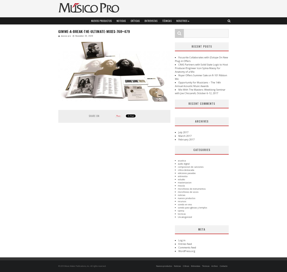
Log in (181, 240)
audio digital (184, 163)
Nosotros (181, 21)
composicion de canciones (191, 166)
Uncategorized (185, 217)
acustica (182, 160)
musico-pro (66, 35)
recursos (182, 201)
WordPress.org (186, 251)
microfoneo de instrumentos (192, 188)
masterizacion (184, 182)
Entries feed (185, 244)
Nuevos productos (101, 21)
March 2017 (184, 136)
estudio (181, 179)
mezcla (181, 185)
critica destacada (186, 170)
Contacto (224, 266)
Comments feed (187, 247)
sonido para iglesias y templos (192, 207)
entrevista (182, 176)
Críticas (135, 21)
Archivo (214, 266)
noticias (181, 195)
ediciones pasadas (187, 173)
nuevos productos (186, 198)
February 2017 (186, 139)
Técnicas (167, 21)
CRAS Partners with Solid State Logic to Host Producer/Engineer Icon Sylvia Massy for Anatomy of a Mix (201, 68)
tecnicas (182, 213)
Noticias (121, 21)
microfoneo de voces (188, 192)
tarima (181, 210)
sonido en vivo (185, 204)
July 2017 (183, 132)
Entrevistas (151, 21)
